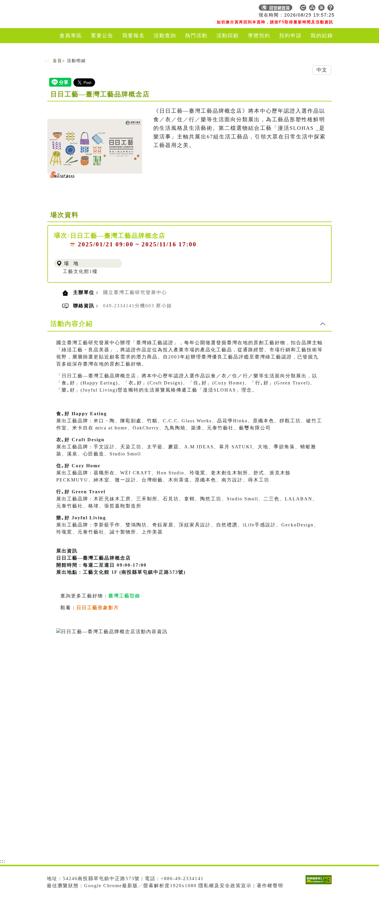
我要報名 (133, 35)
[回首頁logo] (85, 9)
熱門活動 (196, 35)
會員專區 (71, 35)
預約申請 (290, 35)
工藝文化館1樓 (80, 271)
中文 (322, 70)
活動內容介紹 (71, 323)
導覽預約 (259, 35)
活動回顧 (227, 35)
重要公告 (102, 35)
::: (47, 61)
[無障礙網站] (320, 884)
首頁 (57, 61)
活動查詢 (165, 35)
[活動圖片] (94, 148)
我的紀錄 (322, 35)
